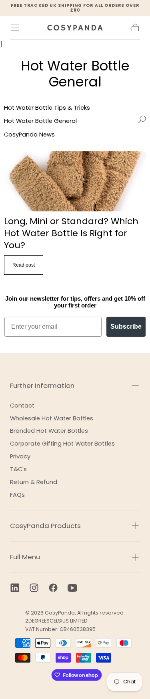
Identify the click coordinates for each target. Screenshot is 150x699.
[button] (15, 28)
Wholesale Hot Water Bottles (51, 418)
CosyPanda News (29, 135)
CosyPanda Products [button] (45, 525)
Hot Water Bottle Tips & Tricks (47, 108)
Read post (23, 265)
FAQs (17, 495)
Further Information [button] (42, 385)
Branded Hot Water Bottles (49, 431)
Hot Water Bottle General (40, 121)
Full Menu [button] (25, 557)
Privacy (20, 456)
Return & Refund (33, 482)
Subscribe (126, 326)
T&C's (18, 469)
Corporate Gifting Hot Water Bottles (62, 444)
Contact (22, 406)
